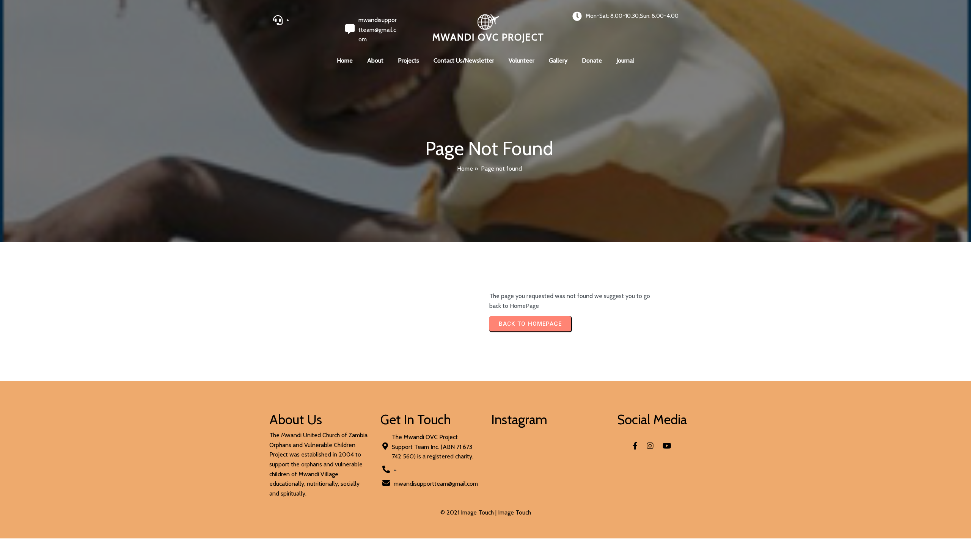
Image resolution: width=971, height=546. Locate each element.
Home (465, 168)
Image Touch (514, 512)
